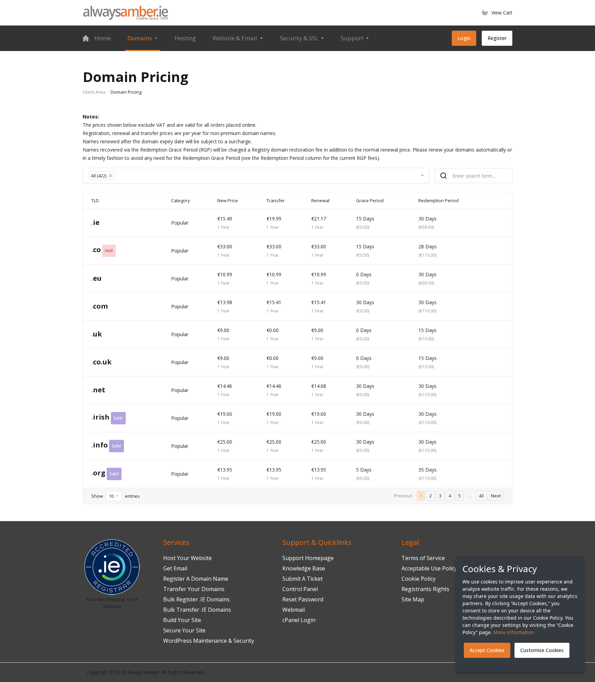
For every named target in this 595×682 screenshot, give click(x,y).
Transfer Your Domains (194, 589)
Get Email (175, 568)
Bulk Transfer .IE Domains (197, 609)
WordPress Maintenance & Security (208, 640)
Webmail (293, 609)
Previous (403, 496)
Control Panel (300, 589)
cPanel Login (298, 620)
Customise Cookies (542, 650)
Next (496, 496)
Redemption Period (438, 200)
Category (180, 200)
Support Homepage (308, 558)
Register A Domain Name (195, 578)
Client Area (94, 92)
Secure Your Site (184, 630)
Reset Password (302, 599)
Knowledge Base (303, 568)
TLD (95, 200)
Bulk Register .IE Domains (196, 599)
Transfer (276, 200)
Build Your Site (182, 620)
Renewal (320, 200)
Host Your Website (187, 558)
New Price (227, 200)
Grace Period (370, 200)
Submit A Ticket (302, 578)
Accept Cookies (487, 650)
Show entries (115, 496)
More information (513, 632)
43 (481, 496)
